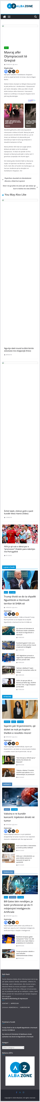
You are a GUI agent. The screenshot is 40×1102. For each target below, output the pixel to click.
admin (16, 64)
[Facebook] (6, 71)
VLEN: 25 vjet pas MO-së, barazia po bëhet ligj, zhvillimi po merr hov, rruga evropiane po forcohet (26, 684)
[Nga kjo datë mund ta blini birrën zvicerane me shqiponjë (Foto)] (20, 200)
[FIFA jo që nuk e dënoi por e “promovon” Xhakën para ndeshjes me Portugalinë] (20, 526)
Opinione (7, 721)
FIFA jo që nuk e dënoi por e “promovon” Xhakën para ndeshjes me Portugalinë (19, 549)
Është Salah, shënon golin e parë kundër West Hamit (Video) (18, 512)
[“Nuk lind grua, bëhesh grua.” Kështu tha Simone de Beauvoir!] (8, 761)
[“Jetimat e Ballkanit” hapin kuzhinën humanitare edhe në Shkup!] (8, 671)
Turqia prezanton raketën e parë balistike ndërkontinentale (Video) (25, 953)
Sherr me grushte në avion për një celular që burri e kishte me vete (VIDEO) (19, 187)
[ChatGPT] (13, 71)
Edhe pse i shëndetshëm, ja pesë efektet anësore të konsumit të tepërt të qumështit (25, 859)
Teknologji (13, 897)
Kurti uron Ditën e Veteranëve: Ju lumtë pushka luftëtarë (26, 847)
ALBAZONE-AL (13, 1007)
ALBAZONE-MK (25, 1007)
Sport (6, 47)
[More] (17, 71)
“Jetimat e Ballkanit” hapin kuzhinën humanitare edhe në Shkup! (26, 670)
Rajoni (13, 721)
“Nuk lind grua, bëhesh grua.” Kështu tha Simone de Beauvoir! (26, 760)
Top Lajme (12, 592)
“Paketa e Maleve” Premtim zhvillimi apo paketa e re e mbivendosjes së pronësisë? (25, 772)
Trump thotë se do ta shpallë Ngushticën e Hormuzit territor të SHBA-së (20, 600)
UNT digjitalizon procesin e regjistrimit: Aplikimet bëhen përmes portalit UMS (25, 658)
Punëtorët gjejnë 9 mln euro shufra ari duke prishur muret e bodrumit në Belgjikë (26, 645)
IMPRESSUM (15, 1003)
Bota (6, 592)
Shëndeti (7, 809)
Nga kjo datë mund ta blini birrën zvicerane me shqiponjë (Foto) (19, 349)
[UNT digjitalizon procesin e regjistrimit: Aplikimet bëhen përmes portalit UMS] (8, 659)
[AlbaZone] (4, 16)
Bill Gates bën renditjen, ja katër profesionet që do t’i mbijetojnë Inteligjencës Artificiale (18, 906)
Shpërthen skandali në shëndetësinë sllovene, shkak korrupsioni (17, 179)
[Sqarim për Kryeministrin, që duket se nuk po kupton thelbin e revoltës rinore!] (20, 709)
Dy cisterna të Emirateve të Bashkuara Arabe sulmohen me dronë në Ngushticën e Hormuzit (25, 632)
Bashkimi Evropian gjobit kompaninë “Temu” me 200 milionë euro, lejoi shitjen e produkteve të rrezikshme (25, 940)
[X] (9, 71)
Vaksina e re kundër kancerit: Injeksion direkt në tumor (19, 817)
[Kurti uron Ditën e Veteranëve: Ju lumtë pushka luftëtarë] (8, 848)
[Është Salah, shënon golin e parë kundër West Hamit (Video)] (20, 363)
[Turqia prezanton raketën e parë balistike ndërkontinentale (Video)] (8, 955)
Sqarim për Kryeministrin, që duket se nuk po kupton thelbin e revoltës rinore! (20, 729)
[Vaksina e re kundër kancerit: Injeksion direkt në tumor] (20, 797)
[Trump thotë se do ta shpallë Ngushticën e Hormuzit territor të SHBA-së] (20, 580)
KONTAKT (5, 1003)
